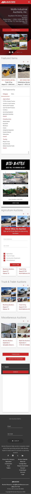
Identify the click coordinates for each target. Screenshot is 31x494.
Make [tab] (12, 90)
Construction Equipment (7, 258)
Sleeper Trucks (6, 138)
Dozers (4, 124)
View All (5, 112)
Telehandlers (6, 130)
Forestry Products (7, 128)
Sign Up (14, 264)
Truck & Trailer (7, 256)
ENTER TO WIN (15, 199)
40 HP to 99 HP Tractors (8, 102)
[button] (9, 48)
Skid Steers (5, 122)
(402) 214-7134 (15, 483)
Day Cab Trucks (6, 140)
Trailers (8, 464)
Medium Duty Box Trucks (8, 142)
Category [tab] (5, 90)
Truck (8, 462)
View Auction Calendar (16, 355)
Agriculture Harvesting (8, 110)
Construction (7, 115)
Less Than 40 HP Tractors (9, 104)
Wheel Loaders (6, 117)
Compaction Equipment (8, 126)
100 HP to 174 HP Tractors (9, 99)
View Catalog (15, 26)
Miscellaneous (7, 260)
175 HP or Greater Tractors (9, 97)
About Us (22, 458)
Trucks (5, 136)
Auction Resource (7, 481)
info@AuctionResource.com (20, 481)
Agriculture (7, 253)
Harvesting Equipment (8, 108)
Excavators (5, 120)
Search (15, 368)
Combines (5, 106)
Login (22, 471)
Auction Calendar (22, 456)
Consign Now (16, 350)
